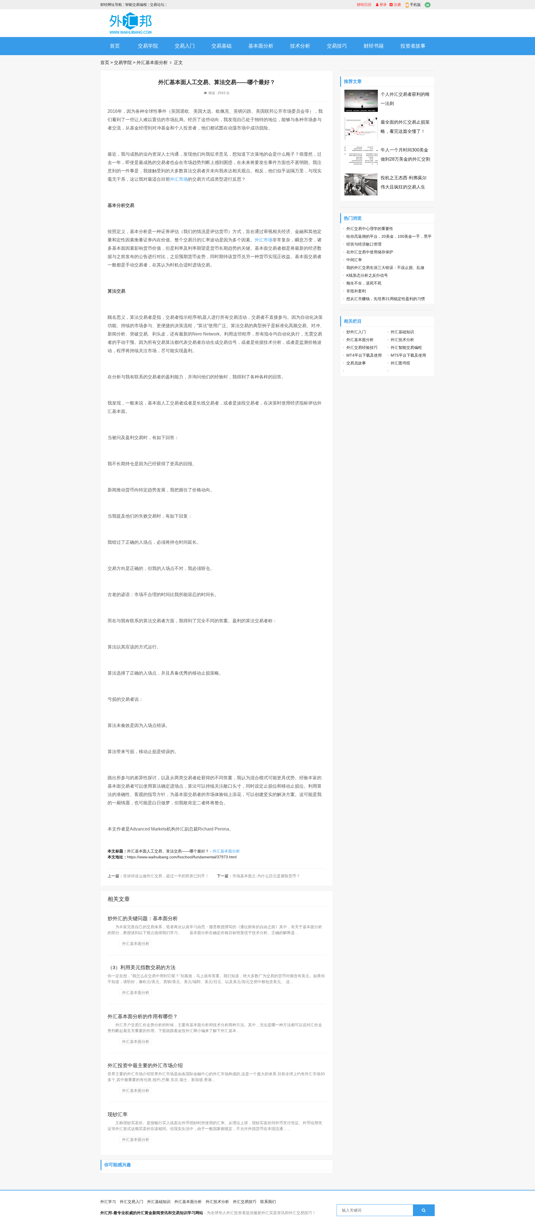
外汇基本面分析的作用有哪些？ (143, 1016)
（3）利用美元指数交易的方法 (142, 967)
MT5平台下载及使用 (408, 355)
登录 (382, 5)
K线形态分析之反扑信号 (367, 275)
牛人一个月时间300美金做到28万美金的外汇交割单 (405, 159)
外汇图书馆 (400, 363)
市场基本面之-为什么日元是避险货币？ (266, 876)
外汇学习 (108, 1201)
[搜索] (423, 1210)
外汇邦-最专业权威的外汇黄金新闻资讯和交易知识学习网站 (151, 1213)
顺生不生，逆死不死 (363, 283)
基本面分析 (260, 46)
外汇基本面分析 (152, 62)
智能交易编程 (136, 5)
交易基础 (221, 46)
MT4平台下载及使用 (364, 355)
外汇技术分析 (402, 339)
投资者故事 (412, 46)
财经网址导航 (111, 5)
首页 (115, 46)
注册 (397, 5)
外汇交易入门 (131, 1201)
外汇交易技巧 (244, 1201)
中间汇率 (354, 260)
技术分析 (300, 46)
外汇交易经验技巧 (362, 347)
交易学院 (148, 46)
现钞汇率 (118, 1114)
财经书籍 (374, 46)
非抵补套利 (356, 291)
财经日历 (364, 5)
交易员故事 (356, 363)
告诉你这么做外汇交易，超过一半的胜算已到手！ (166, 876)
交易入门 (185, 46)
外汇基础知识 (402, 332)
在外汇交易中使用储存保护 (369, 252)
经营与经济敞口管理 (363, 244)
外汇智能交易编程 (406, 347)
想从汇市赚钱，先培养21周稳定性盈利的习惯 (385, 299)
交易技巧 (337, 46)
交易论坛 (157, 5)
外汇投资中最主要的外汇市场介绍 (145, 1065)
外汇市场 (179, 179)
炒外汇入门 (356, 332)
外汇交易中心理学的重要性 (369, 228)
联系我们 (268, 1201)
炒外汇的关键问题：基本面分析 (143, 918)
